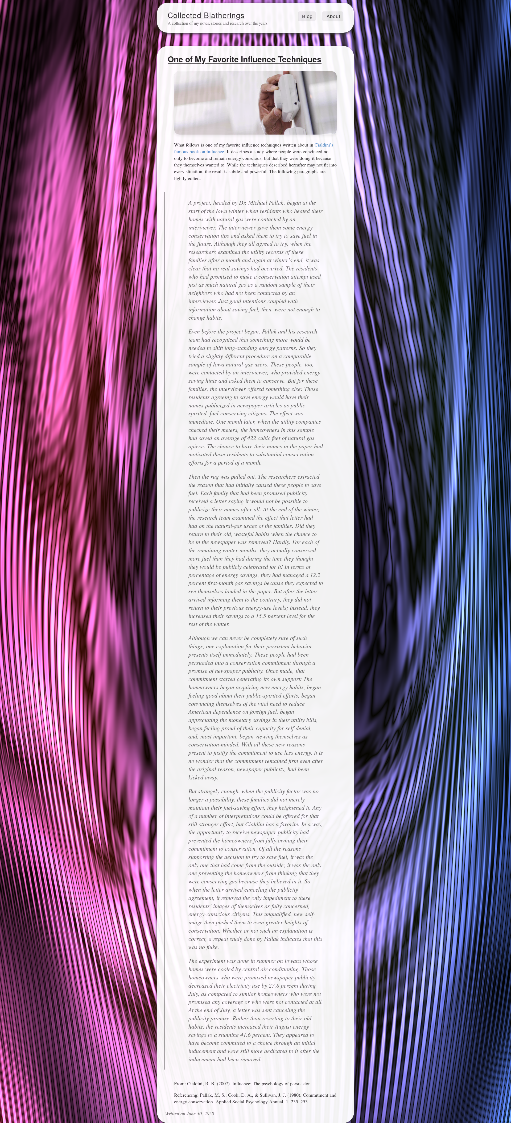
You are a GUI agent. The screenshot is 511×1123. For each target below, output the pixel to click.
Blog (307, 15)
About (333, 15)
